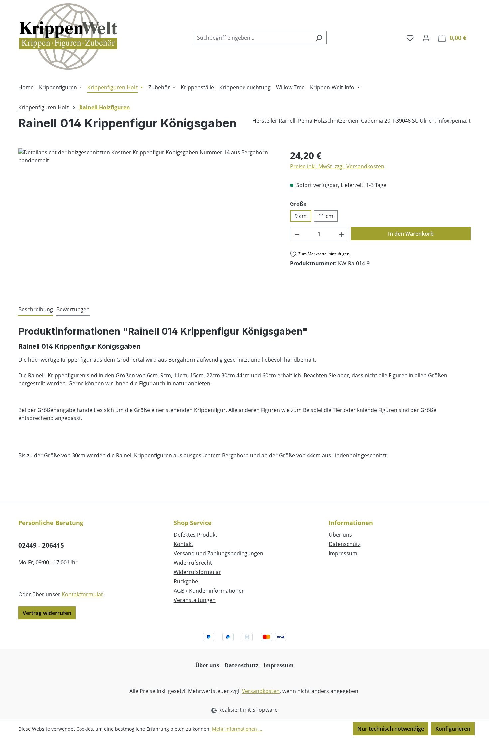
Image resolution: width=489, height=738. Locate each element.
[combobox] (252, 37)
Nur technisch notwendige (390, 728)
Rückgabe (186, 581)
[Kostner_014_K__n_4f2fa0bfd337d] (147, 220)
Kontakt (183, 544)
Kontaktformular (82, 594)
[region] (147, 220)
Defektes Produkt (195, 534)
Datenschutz (344, 544)
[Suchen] (319, 37)
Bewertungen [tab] (73, 309)
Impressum (343, 553)
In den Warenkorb (411, 233)
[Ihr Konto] (426, 37)
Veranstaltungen (195, 600)
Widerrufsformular (197, 572)
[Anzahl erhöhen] (342, 233)
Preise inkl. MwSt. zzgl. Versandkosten (337, 166)
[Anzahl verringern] (297, 233)
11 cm (325, 216)
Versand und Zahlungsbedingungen (218, 553)
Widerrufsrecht (193, 562)
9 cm (301, 216)
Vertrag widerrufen (47, 612)
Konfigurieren (452, 728)
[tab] (35, 310)
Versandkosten (261, 691)
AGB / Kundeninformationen (209, 590)
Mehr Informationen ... (237, 729)
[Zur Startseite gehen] (68, 36)
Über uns (340, 534)
